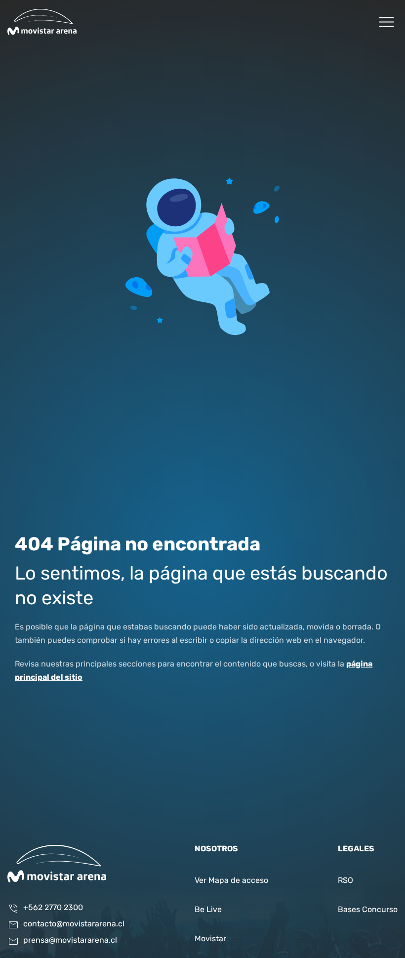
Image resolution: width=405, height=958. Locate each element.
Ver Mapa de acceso (231, 881)
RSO (345, 881)
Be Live (208, 910)
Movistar (210, 939)
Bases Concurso (368, 910)
